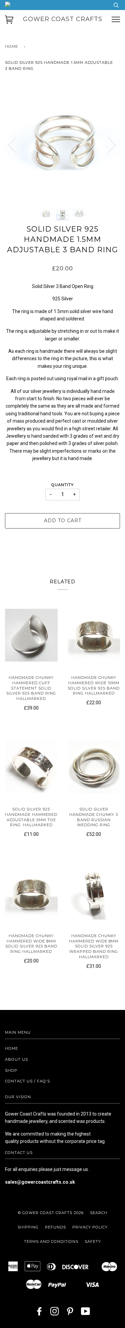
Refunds (55, 1227)
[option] (62, 144)
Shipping (28, 1227)
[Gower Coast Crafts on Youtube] (85, 1313)
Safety (93, 1241)
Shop (11, 1070)
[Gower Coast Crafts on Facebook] (39, 1313)
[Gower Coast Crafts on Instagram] (54, 1313)
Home (11, 46)
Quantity (62, 484)
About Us (16, 1059)
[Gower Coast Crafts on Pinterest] (70, 1313)
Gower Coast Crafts (62, 19)
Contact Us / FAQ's (27, 1081)
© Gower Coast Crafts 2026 (51, 1212)
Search (98, 1212)
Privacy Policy (90, 1227)
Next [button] (108, 144)
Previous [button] (16, 144)
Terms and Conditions (51, 1241)
